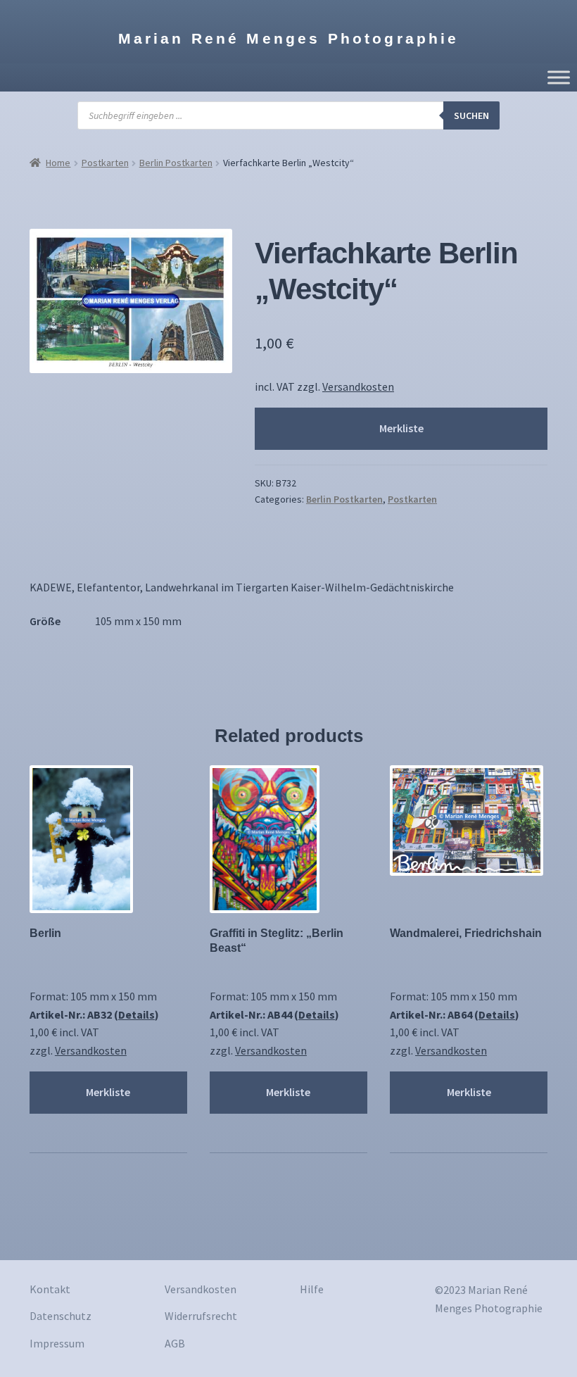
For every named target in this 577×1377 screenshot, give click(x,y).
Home (58, 162)
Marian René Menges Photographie (288, 38)
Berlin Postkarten (176, 162)
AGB (175, 1343)
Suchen (471, 115)
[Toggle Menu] (558, 77)
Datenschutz (60, 1316)
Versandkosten (358, 386)
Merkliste (401, 428)
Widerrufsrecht (201, 1316)
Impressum (57, 1343)
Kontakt (50, 1289)
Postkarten (105, 162)
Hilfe (312, 1289)
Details (136, 1014)
